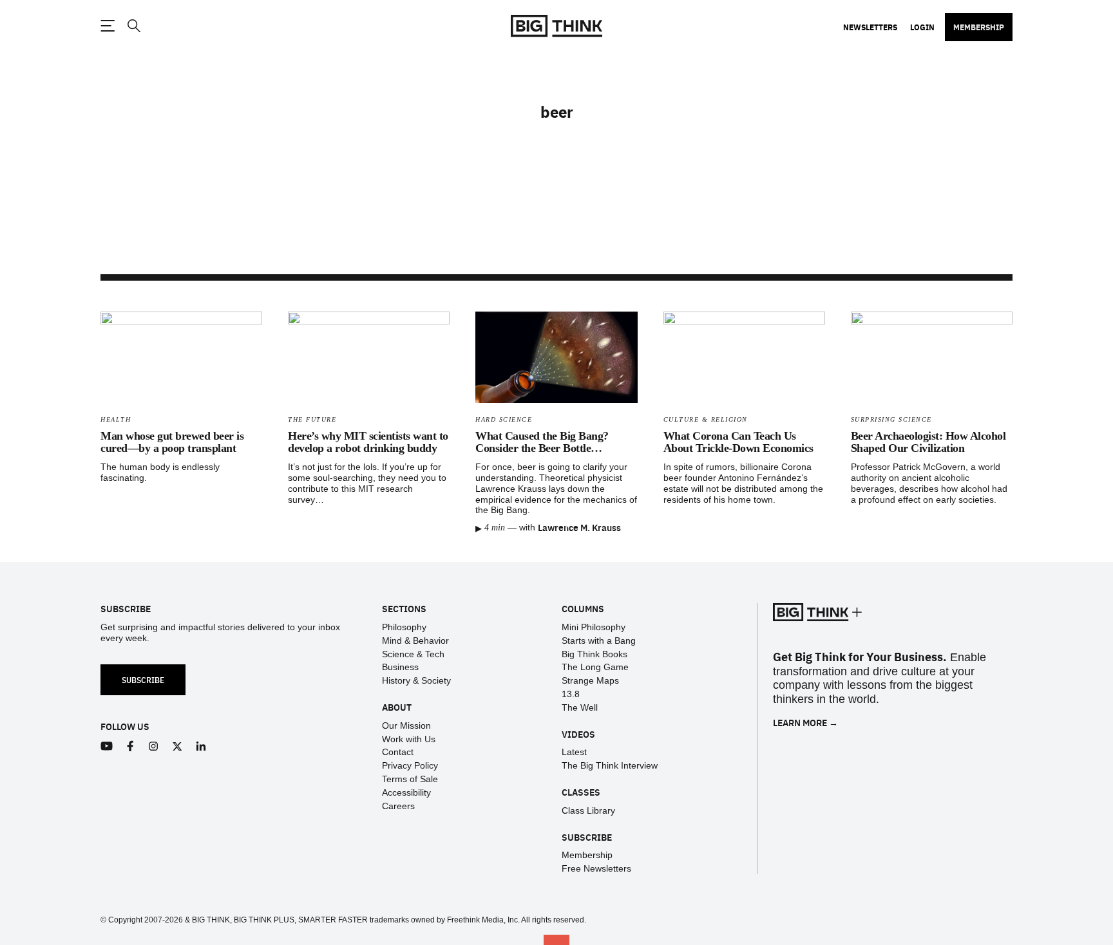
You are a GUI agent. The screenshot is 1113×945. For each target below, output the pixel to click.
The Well (580, 707)
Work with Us (408, 739)
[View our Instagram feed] (153, 746)
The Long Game (595, 667)
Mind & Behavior (415, 640)
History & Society (416, 680)
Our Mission (406, 725)
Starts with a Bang (599, 640)
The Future (312, 419)
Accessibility (406, 792)
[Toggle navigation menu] (107, 26)
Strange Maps (590, 680)
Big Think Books (594, 654)
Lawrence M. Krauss (579, 527)
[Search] (133, 26)
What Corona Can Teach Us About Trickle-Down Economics (738, 442)
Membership (978, 27)
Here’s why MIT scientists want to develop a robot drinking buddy (368, 442)
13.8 (571, 694)
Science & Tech (413, 654)
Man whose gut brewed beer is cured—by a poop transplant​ (171, 442)
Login (922, 27)
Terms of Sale (410, 779)
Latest (574, 752)
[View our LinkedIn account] (201, 746)
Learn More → (805, 722)
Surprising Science (891, 419)
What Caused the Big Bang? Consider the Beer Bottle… (542, 442)
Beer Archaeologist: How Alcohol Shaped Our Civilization (928, 442)
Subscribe (143, 679)
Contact (398, 752)
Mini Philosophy (593, 627)
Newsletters (870, 27)
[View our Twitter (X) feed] (177, 746)
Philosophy (404, 627)
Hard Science (503, 419)
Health (115, 419)
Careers (398, 806)
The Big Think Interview (610, 765)
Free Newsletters (596, 868)
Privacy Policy (410, 765)
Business (400, 667)
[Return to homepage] (556, 26)
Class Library (588, 810)
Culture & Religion (705, 419)
